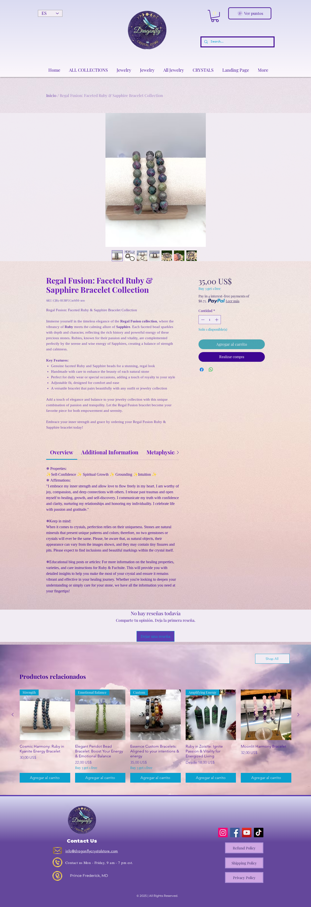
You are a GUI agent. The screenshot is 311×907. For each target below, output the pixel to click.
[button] (215, 16)
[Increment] (217, 319)
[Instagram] (223, 832)
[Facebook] (235, 832)
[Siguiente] (298, 714)
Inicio (51, 95)
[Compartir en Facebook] (202, 369)
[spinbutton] (209, 319)
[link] (61, 452)
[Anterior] (13, 714)
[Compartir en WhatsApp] (211, 369)
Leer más (232, 301)
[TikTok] (258, 832)
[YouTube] (246, 832)
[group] (155, 736)
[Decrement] (202, 319)
